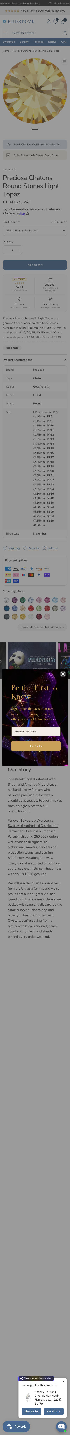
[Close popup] (63, 1381)
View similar (31, 1411)
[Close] (63, 674)
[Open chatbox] (61, 1426)
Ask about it (53, 1411)
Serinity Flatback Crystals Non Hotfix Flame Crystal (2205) (48, 1395)
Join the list (36, 746)
